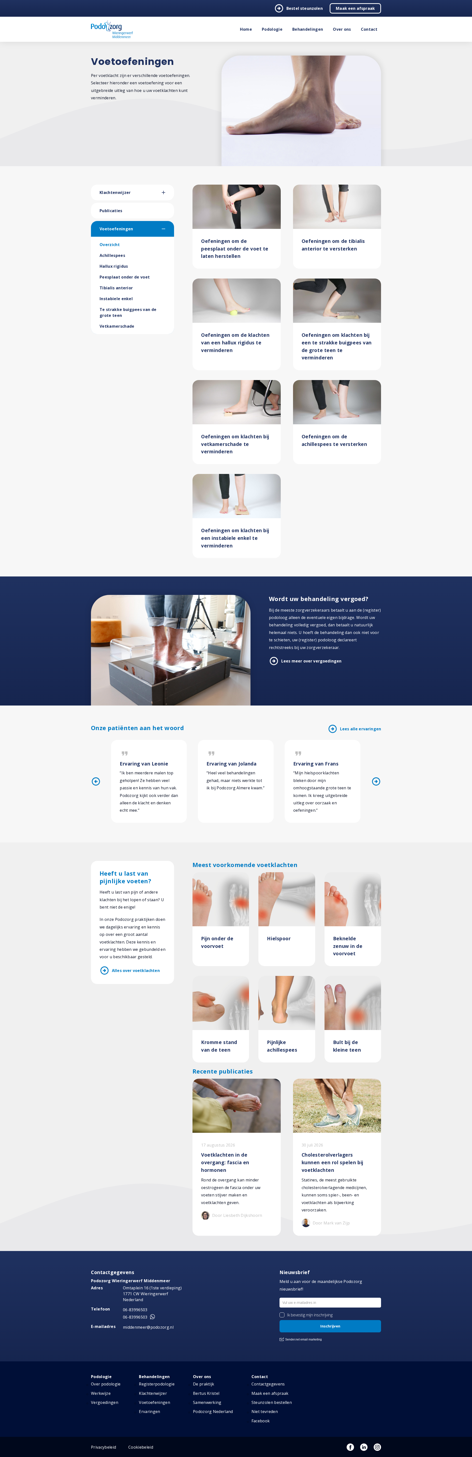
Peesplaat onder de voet (125, 277)
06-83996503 (135, 1309)
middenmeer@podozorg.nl (148, 1327)
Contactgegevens (268, 1384)
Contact (369, 29)
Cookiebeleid (140, 1447)
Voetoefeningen (116, 229)
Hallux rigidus (114, 266)
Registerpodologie (156, 1384)
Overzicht (110, 244)
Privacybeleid (103, 1447)
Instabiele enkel (116, 298)
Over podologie (105, 1384)
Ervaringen (149, 1411)
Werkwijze (101, 1393)
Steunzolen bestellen (271, 1402)
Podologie (272, 29)
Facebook (260, 1421)
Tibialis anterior (116, 288)
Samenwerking (207, 1402)
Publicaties (111, 210)
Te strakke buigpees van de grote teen (128, 312)
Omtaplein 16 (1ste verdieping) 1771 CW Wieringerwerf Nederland (152, 1293)
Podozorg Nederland (213, 1411)
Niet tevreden (264, 1411)
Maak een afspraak (355, 8)
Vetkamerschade (117, 326)
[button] (168, 192)
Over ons (342, 29)
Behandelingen (307, 29)
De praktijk (203, 1384)
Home (246, 29)
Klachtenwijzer (115, 192)
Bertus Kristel (206, 1393)
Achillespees (112, 255)
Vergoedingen (104, 1402)
